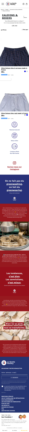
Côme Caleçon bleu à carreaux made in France (14, 69)
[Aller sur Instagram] (14, 198)
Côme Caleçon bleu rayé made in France (14, 113)
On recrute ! (5, 405)
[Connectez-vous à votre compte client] (23, 4)
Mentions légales (7, 396)
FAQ (2, 409)
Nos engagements (7, 400)
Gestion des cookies (8, 410)
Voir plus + (3, 392)
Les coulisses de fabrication (11, 401)
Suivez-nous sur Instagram (14, 168)
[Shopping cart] (27, 4)
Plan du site (5, 403)
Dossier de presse (7, 407)
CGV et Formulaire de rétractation (12, 398)
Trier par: (25, 29)
